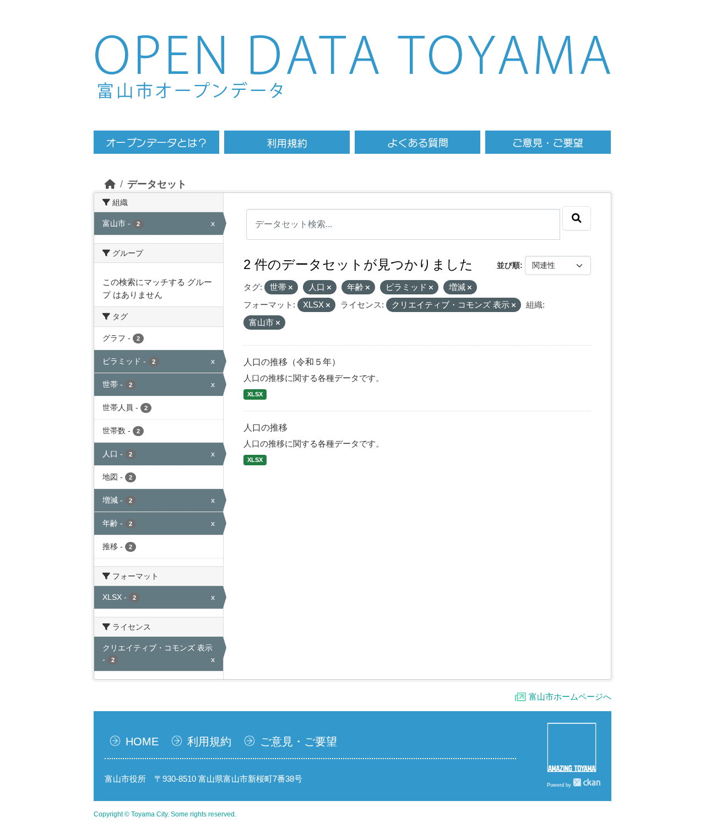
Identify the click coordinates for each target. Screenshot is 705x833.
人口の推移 (265, 427)
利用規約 (209, 741)
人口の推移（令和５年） (291, 362)
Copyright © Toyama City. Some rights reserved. (165, 814)
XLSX (255, 394)
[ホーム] (110, 184)
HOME (142, 741)
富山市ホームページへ (570, 696)
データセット (157, 184)
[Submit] (576, 218)
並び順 (508, 265)
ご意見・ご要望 (298, 741)
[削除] (290, 287)
